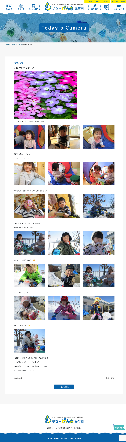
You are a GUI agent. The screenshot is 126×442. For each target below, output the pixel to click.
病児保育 (94, 9)
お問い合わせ (119, 9)
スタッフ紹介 (33, 9)
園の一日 (21, 9)
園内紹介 (9, 9)
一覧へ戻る (64, 387)
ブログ (106, 9)
